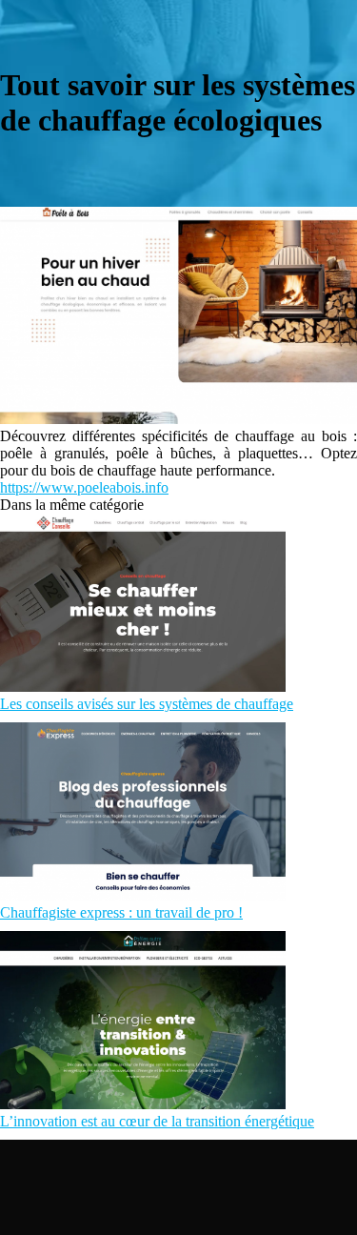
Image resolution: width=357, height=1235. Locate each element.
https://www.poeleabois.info (84, 487)
